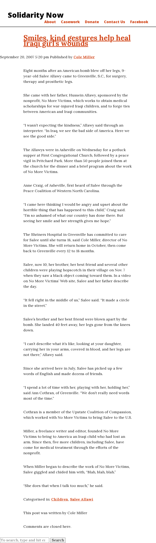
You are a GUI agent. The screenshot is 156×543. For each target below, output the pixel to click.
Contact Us (114, 21)
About (50, 21)
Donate (92, 21)
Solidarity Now (36, 15)
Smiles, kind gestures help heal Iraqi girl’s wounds (77, 40)
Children (59, 499)
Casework (70, 21)
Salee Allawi (81, 499)
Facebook (139, 21)
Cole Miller (84, 57)
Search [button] (58, 540)
